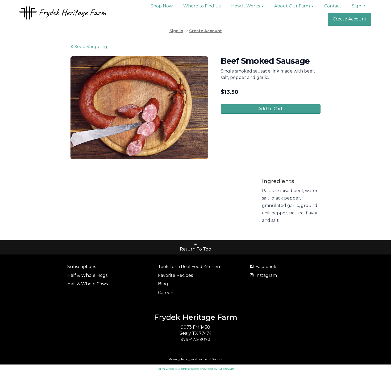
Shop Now (162, 6)
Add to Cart (270, 108)
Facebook (265, 266)
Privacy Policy (179, 359)
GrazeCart (226, 369)
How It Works (246, 6)
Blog (163, 283)
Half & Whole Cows (87, 283)
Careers (166, 292)
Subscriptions (81, 266)
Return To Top (195, 249)
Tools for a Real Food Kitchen (189, 266)
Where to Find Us (202, 6)
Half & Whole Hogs (87, 275)
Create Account (350, 19)
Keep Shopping (90, 46)
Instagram (265, 275)
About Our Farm (292, 6)
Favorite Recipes (175, 275)
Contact (332, 6)
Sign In (359, 6)
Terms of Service (210, 359)
